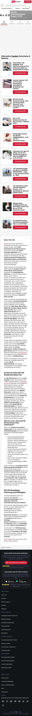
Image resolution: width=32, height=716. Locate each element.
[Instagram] (7, 701)
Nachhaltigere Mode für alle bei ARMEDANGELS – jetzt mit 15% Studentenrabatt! (20, 137)
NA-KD (6, 243)
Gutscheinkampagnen (7, 660)
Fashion (14, 56)
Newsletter (4, 633)
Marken (17, 8)
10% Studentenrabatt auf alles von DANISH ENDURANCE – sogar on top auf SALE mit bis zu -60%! (21, 172)
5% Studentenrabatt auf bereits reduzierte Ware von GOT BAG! (20, 222)
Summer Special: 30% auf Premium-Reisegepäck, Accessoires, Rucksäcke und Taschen (20, 84)
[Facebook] (3, 701)
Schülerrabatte (5, 650)
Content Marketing (6, 664)
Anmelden (28, 1)
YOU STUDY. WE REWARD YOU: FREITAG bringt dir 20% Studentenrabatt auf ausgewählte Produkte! (21, 66)
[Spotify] (11, 701)
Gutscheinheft (5, 626)
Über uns (4, 595)
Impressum (4, 692)
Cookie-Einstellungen (7, 681)
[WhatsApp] (3, 705)
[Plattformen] (22, 2)
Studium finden (5, 643)
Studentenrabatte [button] (6, 8)
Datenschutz (5, 678)
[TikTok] (23, 701)
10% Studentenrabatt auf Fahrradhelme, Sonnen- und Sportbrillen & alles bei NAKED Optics (20, 189)
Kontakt (3, 605)
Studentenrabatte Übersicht (9, 615)
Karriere (3, 598)
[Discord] (19, 701)
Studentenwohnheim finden (9, 640)
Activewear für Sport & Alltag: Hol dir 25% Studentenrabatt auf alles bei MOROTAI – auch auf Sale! (21, 154)
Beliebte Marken (6, 619)
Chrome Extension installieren (17, 562)
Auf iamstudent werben (8, 657)
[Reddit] (27, 701)
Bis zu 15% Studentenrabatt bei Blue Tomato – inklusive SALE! (21, 120)
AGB (2, 688)
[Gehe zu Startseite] (16, 2)
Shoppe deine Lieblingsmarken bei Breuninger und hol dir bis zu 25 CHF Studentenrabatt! (21, 206)
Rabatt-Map (25, 8)
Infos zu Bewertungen (7, 685)
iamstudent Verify (6, 667)
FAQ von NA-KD (8, 541)
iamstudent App (6, 629)
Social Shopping (22, 352)
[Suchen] (2, 5)
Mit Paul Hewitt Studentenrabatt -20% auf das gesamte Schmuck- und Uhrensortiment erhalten (21, 103)
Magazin (3, 609)
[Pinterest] (15, 701)
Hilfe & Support (5, 602)
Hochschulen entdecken (8, 647)
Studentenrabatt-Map (7, 622)
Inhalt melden (7, 547)
